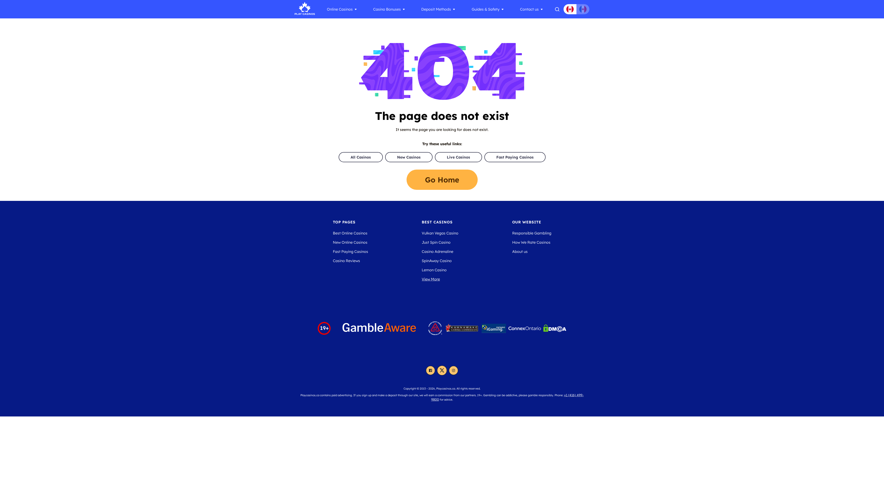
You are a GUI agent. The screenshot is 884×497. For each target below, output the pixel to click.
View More (431, 279)
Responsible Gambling (531, 233)
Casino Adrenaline (437, 251)
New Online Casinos (350, 242)
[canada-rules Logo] (435, 328)
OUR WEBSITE (526, 222)
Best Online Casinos (350, 233)
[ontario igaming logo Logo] (494, 328)
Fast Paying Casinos (515, 157)
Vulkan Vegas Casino (440, 233)
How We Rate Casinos (531, 242)
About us (520, 251)
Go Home (442, 179)
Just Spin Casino (436, 242)
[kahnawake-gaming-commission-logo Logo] (461, 328)
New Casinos (409, 157)
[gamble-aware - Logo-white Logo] (379, 328)
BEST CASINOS (437, 222)
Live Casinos (458, 157)
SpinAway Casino (437, 260)
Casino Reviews (346, 260)
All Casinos (361, 157)
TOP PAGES (344, 222)
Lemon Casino (434, 270)
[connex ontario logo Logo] (524, 328)
